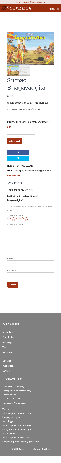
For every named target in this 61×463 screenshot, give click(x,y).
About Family (9, 332)
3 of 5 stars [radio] (18, 219)
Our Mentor (8, 337)
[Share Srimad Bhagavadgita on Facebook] (18, 152)
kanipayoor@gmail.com (14, 417)
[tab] (13, 175)
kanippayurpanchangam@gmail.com (20, 441)
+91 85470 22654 (22, 413)
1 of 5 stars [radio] (9, 219)
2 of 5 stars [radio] (13, 219)
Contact (6, 370)
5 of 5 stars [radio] (26, 219)
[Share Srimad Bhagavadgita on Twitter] (18, 158)
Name (11, 259)
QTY (9, 127)
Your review (16, 225)
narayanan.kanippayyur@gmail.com (20, 429)
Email (12, 271)
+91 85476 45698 (22, 425)
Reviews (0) (13, 175)
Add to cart (14, 141)
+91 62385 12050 (22, 437)
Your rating (15, 215)
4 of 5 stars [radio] (22, 219)
